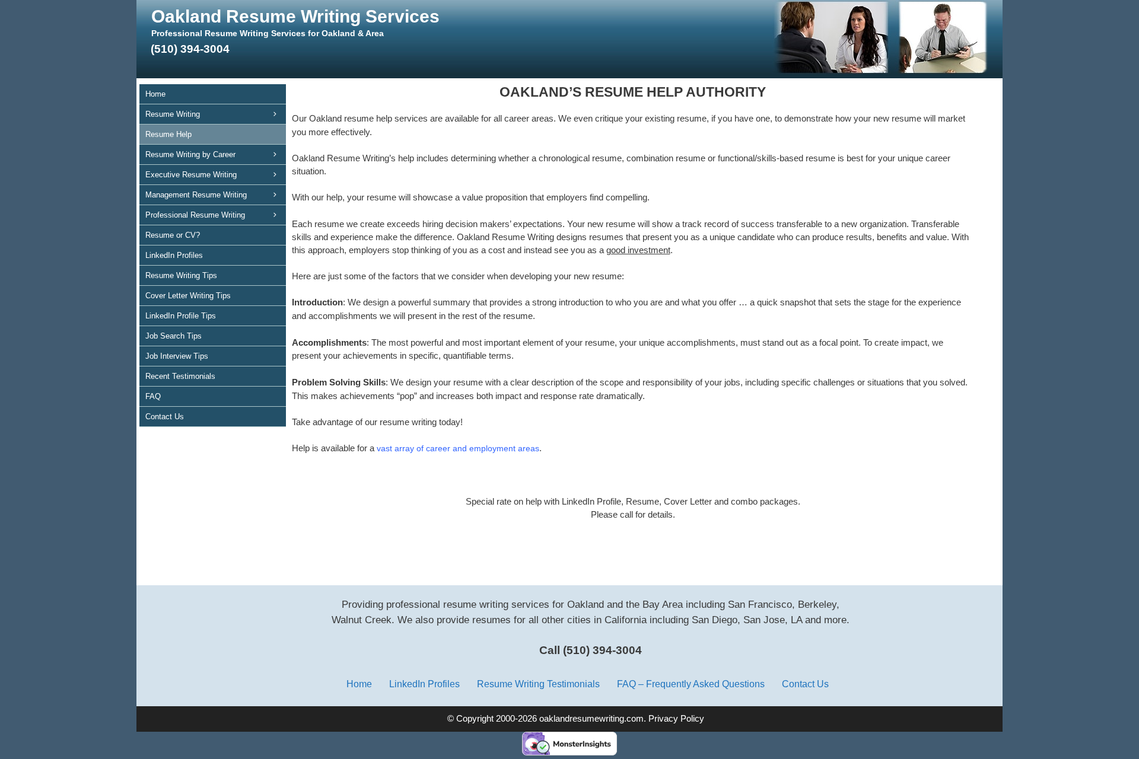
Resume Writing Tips (181, 275)
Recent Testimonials (180, 376)
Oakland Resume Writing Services (295, 16)
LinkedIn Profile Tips (180, 315)
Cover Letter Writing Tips (188, 295)
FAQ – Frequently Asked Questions (691, 683)
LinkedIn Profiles (174, 255)
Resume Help (168, 134)
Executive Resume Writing (191, 174)
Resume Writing (172, 114)
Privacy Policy (676, 718)
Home (155, 94)
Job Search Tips (173, 335)
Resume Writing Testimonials (538, 683)
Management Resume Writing (196, 194)
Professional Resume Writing (195, 215)
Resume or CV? (172, 235)
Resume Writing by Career (190, 154)
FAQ (153, 396)
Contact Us (164, 416)
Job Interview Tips (176, 356)
